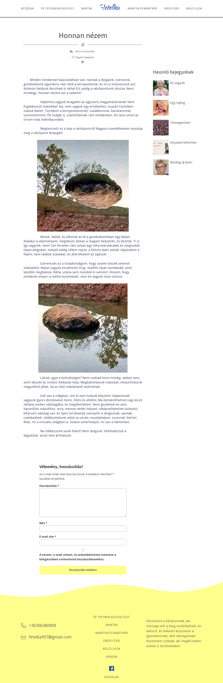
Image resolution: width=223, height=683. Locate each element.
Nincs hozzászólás (85, 51)
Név (43, 523)
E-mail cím (47, 537)
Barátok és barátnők (142, 8)
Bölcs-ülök (194, 8)
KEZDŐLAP (111, 677)
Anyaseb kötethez (183, 142)
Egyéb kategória (85, 57)
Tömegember (180, 122)
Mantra (86, 8)
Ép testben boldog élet (57, 8)
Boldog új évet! (181, 162)
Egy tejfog (177, 102)
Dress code (171, 8)
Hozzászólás (49, 486)
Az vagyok (177, 83)
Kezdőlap (27, 8)
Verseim (111, 657)
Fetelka (110, 8)
